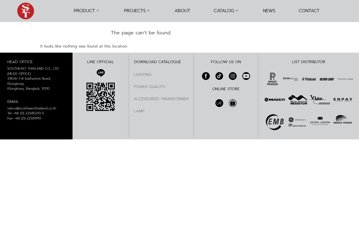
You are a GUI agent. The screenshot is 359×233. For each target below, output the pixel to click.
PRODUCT (84, 10)
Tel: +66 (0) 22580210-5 (25, 113)
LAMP (139, 111)
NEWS (269, 10)
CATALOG (224, 10)
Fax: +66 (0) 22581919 (24, 118)
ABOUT (182, 10)
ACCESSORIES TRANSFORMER (161, 99)
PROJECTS (135, 10)
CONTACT (309, 10)
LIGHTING (142, 75)
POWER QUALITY (150, 87)
